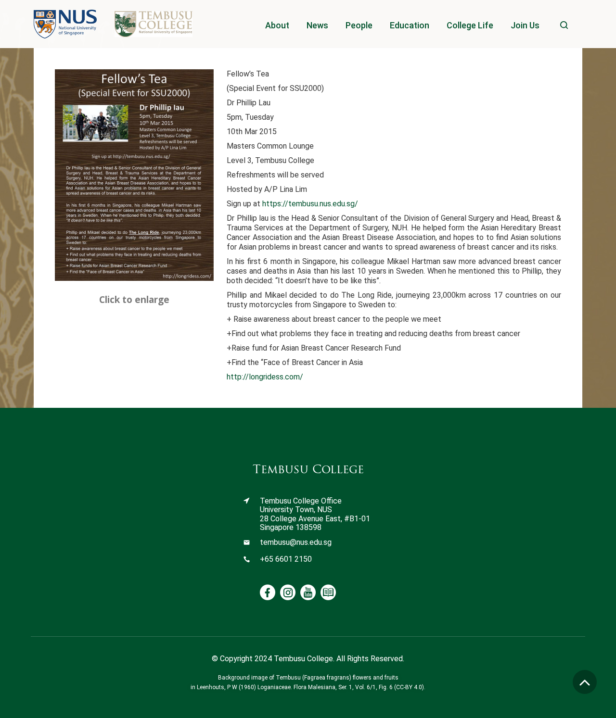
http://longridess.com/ (265, 376)
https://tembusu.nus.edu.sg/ (310, 203)
